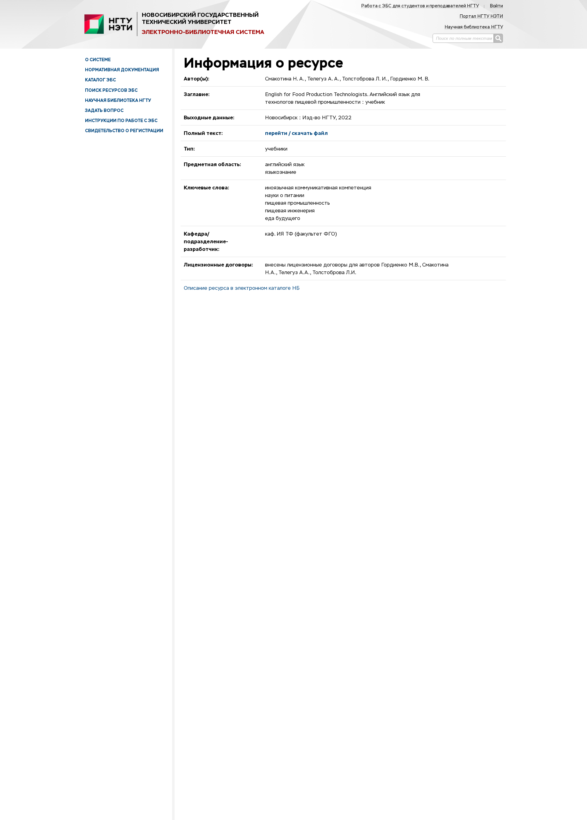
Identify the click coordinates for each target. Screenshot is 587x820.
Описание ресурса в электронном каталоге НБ (242, 288)
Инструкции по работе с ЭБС (121, 120)
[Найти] (498, 38)
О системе (98, 59)
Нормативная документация (122, 70)
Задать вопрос (104, 110)
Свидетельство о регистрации (124, 130)
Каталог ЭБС (100, 80)
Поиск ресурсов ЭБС (111, 90)
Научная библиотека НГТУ (118, 100)
